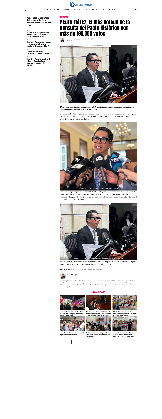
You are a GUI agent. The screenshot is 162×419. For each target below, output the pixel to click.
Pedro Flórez (97, 269)
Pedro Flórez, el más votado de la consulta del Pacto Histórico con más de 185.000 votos (39, 21)
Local (49, 10)
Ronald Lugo (71, 41)
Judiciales (77, 10)
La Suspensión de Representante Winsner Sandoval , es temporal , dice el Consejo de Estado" (38, 34)
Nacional (67, 10)
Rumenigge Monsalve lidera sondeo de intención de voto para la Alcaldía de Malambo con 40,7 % (39, 44)
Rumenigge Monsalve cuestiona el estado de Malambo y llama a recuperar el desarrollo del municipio (38, 62)
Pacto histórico (86, 269)
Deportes (95, 10)
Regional (57, 10)
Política (87, 10)
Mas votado (75, 269)
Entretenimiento (108, 10)
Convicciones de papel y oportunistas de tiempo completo (38, 52)
